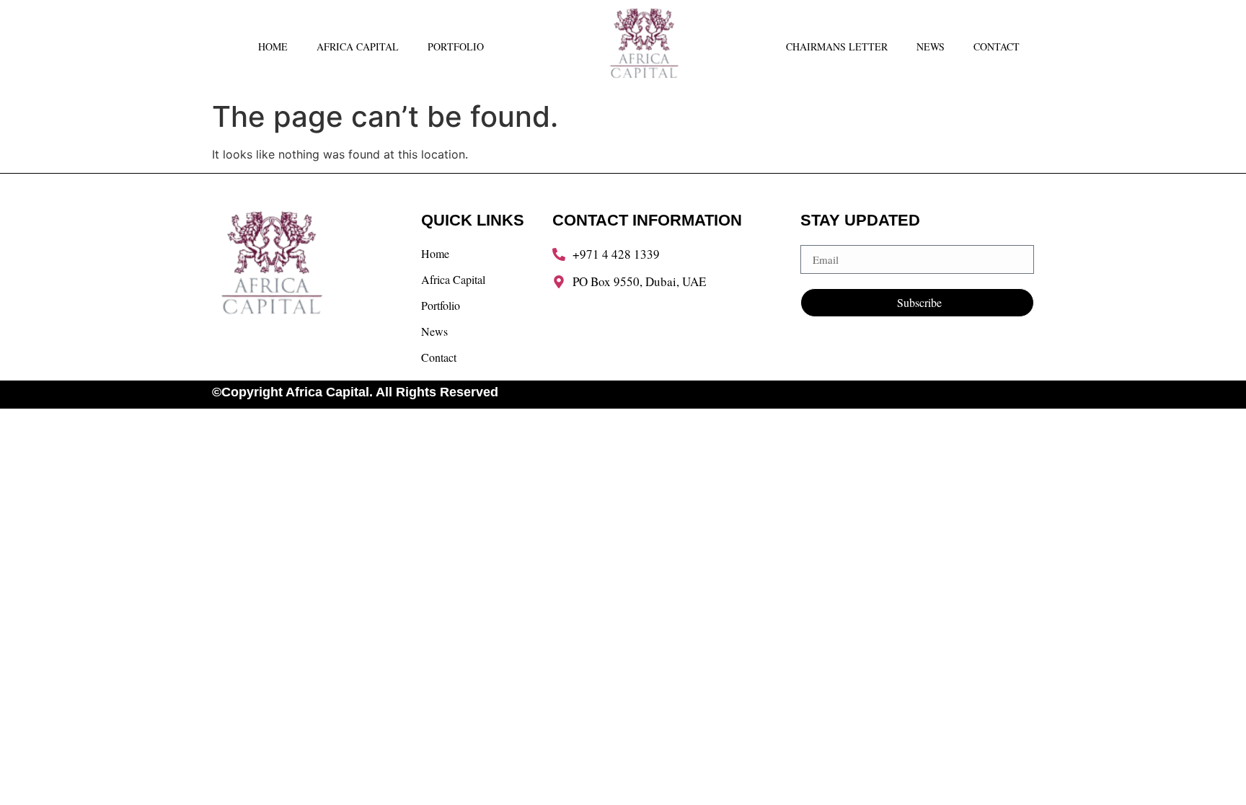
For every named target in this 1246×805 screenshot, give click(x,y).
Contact (996, 46)
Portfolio (456, 46)
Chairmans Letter (837, 46)
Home (273, 46)
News (930, 46)
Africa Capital (358, 46)
